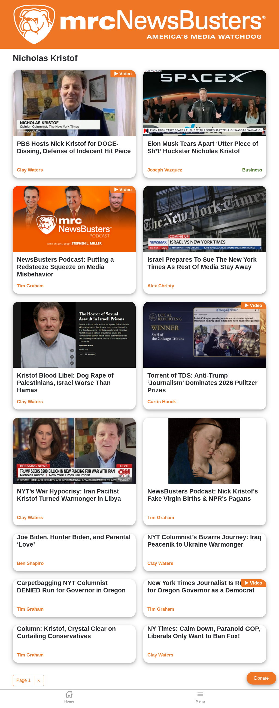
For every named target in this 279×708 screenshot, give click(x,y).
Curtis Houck (161, 401)
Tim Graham (30, 285)
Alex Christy (160, 285)
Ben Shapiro (30, 563)
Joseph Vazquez (164, 170)
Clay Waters (30, 170)
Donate (261, 678)
